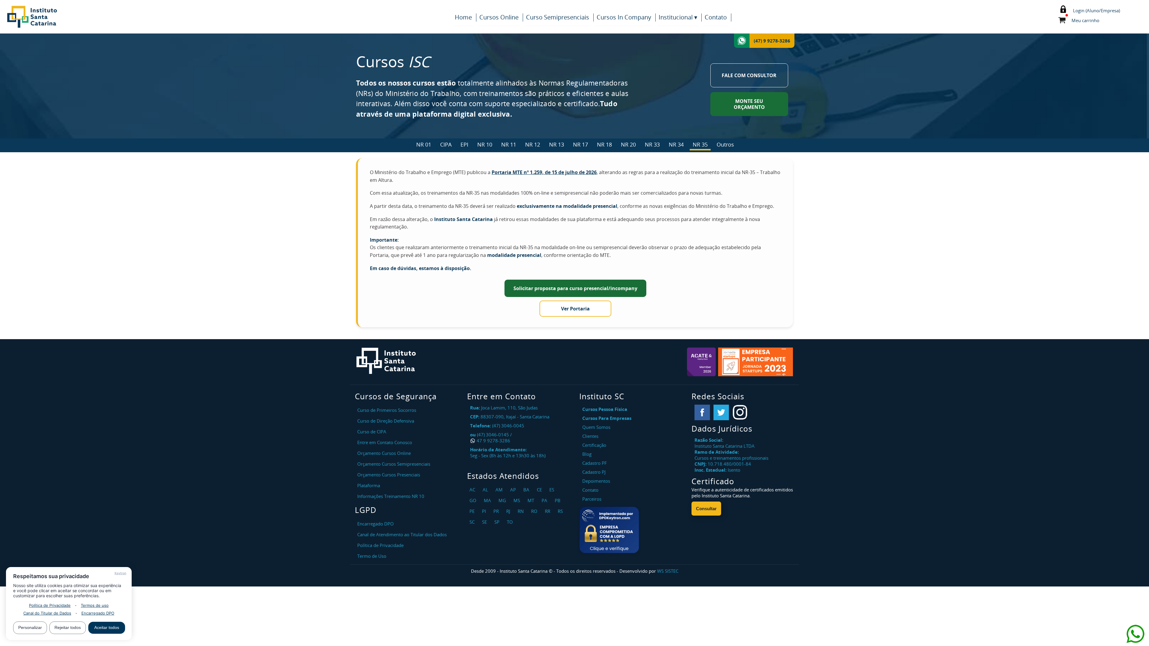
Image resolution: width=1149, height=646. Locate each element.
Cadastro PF (594, 463)
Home (463, 17)
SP (497, 522)
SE (485, 522)
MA (488, 500)
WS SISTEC (667, 571)
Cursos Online (499, 17)
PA (545, 500)
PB (558, 500)
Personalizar (30, 627)
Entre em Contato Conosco (384, 442)
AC (473, 490)
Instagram (740, 412)
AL (486, 490)
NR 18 (604, 144)
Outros (725, 144)
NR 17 (580, 144)
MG (502, 500)
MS (517, 500)
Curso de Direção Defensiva (385, 421)
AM (500, 490)
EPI (464, 144)
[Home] (63, 17)
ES (552, 490)
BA (527, 490)
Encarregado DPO (97, 613)
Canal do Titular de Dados (47, 613)
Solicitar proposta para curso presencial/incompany (575, 288)
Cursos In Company (624, 17)
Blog (587, 454)
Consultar (706, 508)
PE (472, 511)
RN (521, 511)
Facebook (702, 412)
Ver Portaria (575, 308)
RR (548, 511)
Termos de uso (95, 605)
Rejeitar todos (67, 627)
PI (484, 511)
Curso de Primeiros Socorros (386, 410)
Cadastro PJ (594, 472)
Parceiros (591, 499)
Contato (716, 17)
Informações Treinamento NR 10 (390, 496)
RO (535, 511)
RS (561, 511)
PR (496, 511)
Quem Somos (596, 427)
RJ (509, 511)
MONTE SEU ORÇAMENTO (749, 104)
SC (472, 522)
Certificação (594, 445)
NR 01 (423, 144)
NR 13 (556, 144)
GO (473, 500)
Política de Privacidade (50, 605)
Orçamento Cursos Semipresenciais (393, 464)
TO (510, 522)
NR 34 (676, 144)
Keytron (120, 573)
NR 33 (652, 144)
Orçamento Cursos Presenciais (388, 475)
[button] (609, 530)
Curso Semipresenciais (557, 17)
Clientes (590, 436)
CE (540, 490)
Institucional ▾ (678, 17)
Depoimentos (596, 481)
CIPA (446, 144)
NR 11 (508, 144)
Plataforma (368, 485)
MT (532, 500)
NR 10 (484, 144)
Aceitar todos (106, 627)
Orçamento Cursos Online (384, 453)
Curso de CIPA (371, 432)
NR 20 (628, 144)
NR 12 (532, 144)
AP (513, 490)
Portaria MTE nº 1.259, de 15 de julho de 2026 (544, 172)
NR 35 (700, 144)
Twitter (721, 412)
